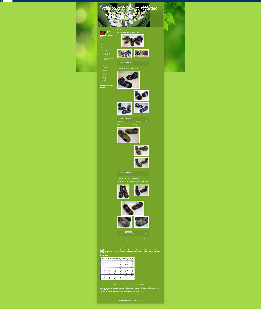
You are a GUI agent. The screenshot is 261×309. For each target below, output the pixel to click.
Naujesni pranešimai (121, 238)
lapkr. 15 (104, 67)
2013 (102, 44)
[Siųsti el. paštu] (126, 62)
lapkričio (103, 50)
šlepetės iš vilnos (137, 63)
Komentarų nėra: (121, 62)
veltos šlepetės (128, 121)
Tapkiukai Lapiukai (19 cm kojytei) (128, 125)
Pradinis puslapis (133, 238)
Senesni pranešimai (145, 238)
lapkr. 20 (104, 65)
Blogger (140, 300)
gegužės (103, 80)
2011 (102, 47)
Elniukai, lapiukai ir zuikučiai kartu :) (128, 32)
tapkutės (145, 63)
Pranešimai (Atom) (125, 240)
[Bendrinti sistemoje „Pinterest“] (131, 62)
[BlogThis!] (127, 62)
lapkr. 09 (104, 70)
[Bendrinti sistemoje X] (128, 62)
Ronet (109, 31)
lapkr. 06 (104, 72)
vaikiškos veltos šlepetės (121, 121)
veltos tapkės (134, 121)
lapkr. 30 (104, 52)
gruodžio (104, 49)
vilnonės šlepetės (139, 121)
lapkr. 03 (104, 73)
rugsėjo (103, 77)
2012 (102, 46)
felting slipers (123, 63)
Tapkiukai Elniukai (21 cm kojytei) (128, 178)
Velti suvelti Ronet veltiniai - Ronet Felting (128, 12)
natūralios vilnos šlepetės (130, 63)
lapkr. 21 (104, 64)
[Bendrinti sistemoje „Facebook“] (129, 62)
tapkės (142, 63)
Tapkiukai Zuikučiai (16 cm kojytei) (128, 69)
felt (120, 63)
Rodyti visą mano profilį (104, 38)
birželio (103, 78)
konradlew (131, 300)
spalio (103, 75)
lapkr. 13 (104, 68)
